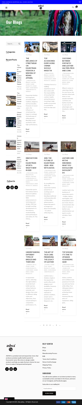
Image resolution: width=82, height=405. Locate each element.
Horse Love (65, 78)
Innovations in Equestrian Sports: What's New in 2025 (20, 142)
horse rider (29, 180)
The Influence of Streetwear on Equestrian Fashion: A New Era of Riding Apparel (31, 68)
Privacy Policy (46, 368)
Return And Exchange (49, 362)
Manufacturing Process (49, 353)
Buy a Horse (66, 75)
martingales (48, 78)
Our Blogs (29, 55)
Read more (27, 130)
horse (28, 84)
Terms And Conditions (49, 359)
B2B (43, 356)
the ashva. (21, 402)
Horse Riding (34, 87)
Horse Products (49, 77)
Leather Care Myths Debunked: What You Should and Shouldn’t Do (68, 165)
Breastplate (31, 80)
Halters (33, 82)
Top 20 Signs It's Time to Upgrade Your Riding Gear (67, 257)
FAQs (44, 350)
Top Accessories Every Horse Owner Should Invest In (21, 98)
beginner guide (69, 73)
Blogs (44, 347)
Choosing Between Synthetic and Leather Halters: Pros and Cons (20, 120)
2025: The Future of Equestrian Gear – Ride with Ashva (49, 163)
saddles (28, 91)
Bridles (28, 82)
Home (8, 27)
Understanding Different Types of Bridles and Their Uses (33, 257)
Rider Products (31, 89)
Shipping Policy (47, 365)
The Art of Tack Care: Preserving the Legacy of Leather (49, 257)
